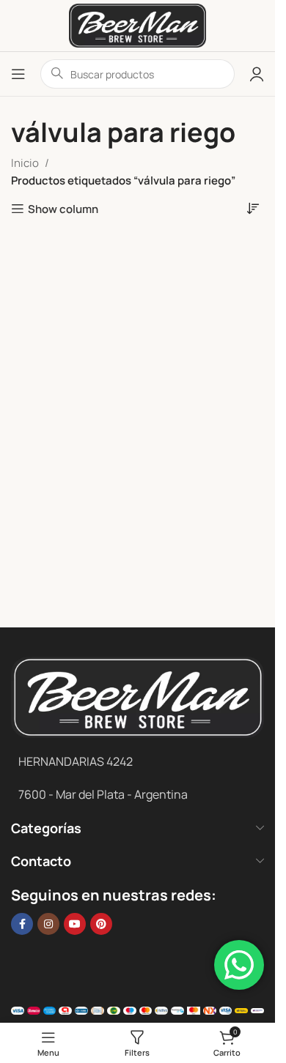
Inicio (25, 163)
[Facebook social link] (22, 924)
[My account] (256, 74)
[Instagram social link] (48, 924)
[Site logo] (137, 24)
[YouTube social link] (75, 924)
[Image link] (137, 696)
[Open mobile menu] (18, 74)
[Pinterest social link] (101, 924)
